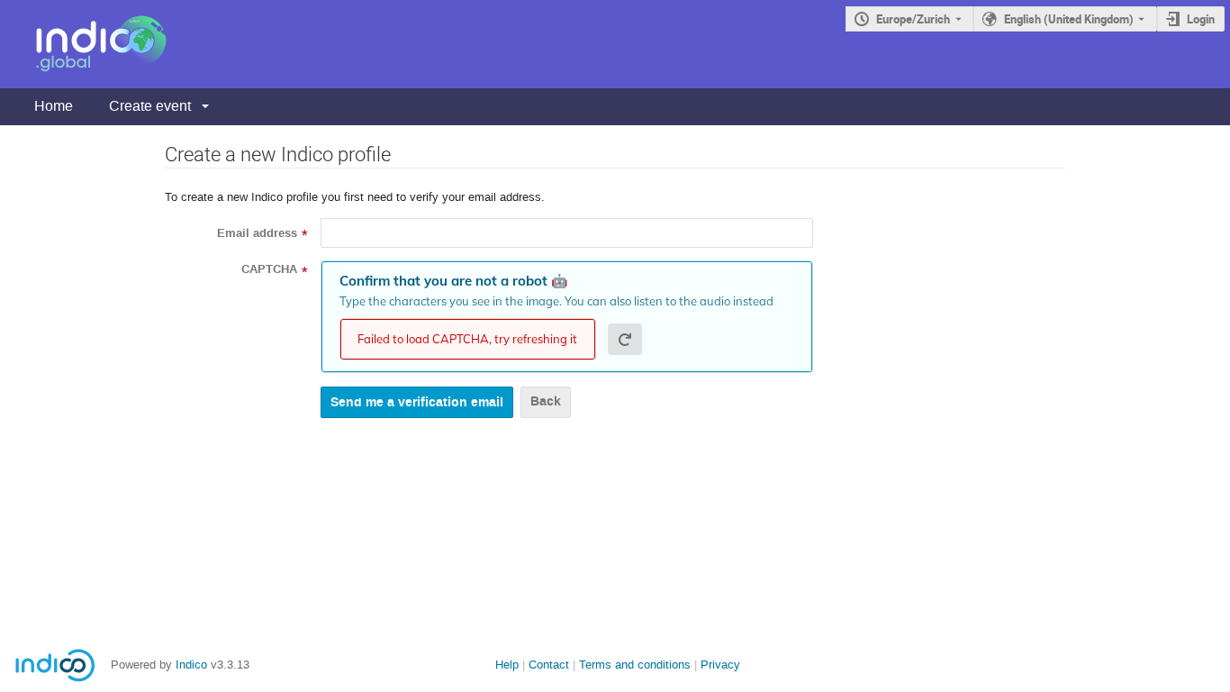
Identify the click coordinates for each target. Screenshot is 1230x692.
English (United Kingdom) (1069, 19)
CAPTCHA (269, 269)
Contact (549, 664)
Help (507, 664)
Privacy (720, 664)
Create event (150, 105)
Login (1201, 19)
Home (53, 105)
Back (545, 401)
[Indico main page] (83, 44)
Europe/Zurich (913, 19)
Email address (257, 233)
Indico (191, 664)
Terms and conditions (635, 664)
